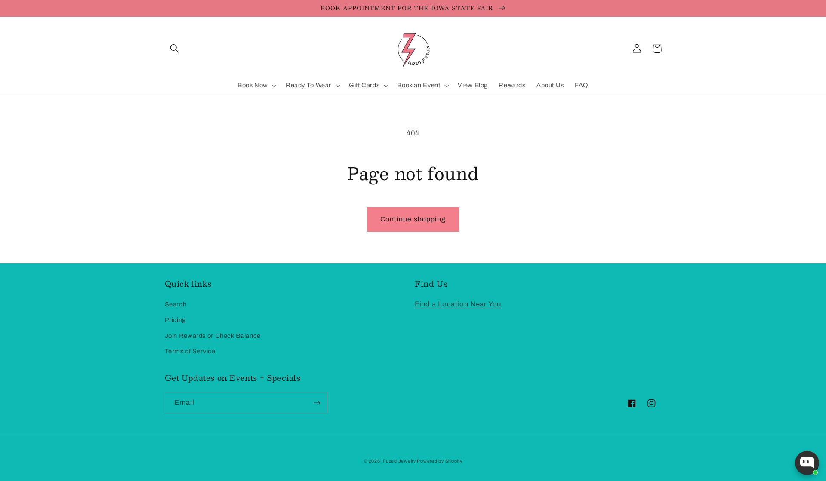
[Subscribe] (317, 402)
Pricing (175, 319)
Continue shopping (413, 219)
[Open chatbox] (807, 463)
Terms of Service (190, 351)
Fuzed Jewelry (400, 461)
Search (176, 304)
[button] (175, 48)
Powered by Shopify (439, 461)
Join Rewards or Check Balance (213, 335)
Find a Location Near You (458, 304)
